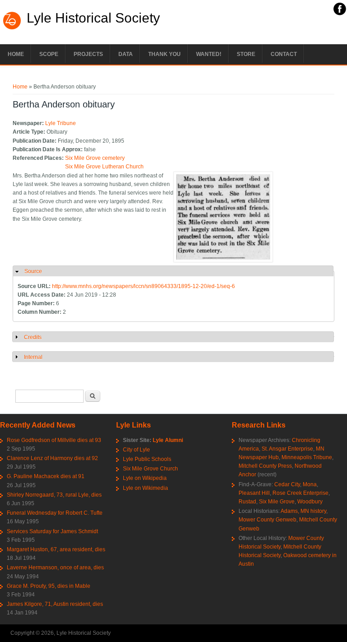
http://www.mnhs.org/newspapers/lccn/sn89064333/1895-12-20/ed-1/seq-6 (143, 286)
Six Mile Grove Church (150, 468)
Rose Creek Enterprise (300, 493)
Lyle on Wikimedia (145, 488)
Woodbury (310, 501)
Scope (48, 54)
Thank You (164, 54)
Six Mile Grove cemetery (95, 158)
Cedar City (287, 484)
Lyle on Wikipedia (145, 478)
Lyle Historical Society (93, 18)
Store (246, 54)
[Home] (12, 28)
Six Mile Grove (277, 501)
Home (16, 54)
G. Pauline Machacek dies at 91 (45, 476)
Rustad (247, 501)
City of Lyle (136, 450)
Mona (310, 484)
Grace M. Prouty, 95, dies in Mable (48, 586)
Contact (284, 54)
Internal (33, 357)
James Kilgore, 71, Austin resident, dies (55, 604)
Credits (33, 337)
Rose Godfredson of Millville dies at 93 (54, 440)
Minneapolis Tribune (306, 457)
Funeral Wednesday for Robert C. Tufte (55, 513)
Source (33, 271)
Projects (88, 54)
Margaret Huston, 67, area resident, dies (56, 549)
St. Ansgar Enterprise (287, 449)
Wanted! (208, 54)
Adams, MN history (303, 511)
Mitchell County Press (265, 466)
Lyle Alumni (168, 440)
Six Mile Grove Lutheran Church (104, 166)
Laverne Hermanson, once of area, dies (55, 567)
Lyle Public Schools (147, 459)
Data (125, 54)
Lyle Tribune (60, 123)
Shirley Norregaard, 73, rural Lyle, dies (54, 495)
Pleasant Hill (254, 493)
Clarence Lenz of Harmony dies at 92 (52, 458)
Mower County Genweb (267, 519)
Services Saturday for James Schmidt (52, 531)
